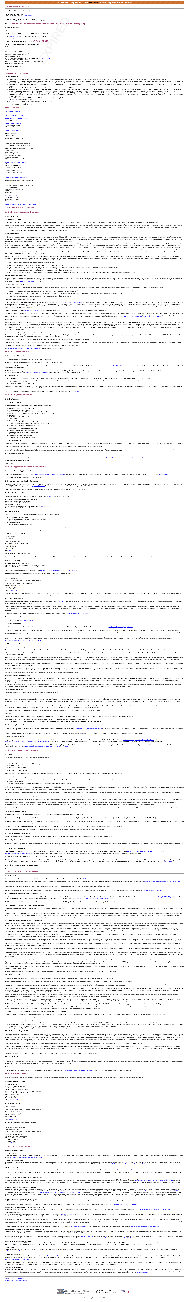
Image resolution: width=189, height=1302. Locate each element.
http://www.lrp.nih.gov (142, 1272)
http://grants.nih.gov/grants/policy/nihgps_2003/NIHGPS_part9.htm (95, 898)
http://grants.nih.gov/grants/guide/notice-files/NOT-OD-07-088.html (142, 316)
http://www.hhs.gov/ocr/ (87, 1236)
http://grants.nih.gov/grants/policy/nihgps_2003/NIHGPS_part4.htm (162, 881)
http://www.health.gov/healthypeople (15, 1250)
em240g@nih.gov (14, 1143)
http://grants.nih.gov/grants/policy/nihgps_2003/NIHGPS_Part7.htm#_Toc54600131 (28, 741)
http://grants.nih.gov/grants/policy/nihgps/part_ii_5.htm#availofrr (144, 851)
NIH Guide (93, 2)
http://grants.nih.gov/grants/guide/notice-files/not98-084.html (128, 1164)
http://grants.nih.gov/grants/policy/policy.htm (121, 627)
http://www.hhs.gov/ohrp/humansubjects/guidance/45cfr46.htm (27, 1157)
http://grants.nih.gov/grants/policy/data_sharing (89, 728)
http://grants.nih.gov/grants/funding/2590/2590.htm (38, 746)
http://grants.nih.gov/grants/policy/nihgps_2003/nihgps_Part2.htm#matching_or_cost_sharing (117, 457)
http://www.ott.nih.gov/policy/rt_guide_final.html (18, 853)
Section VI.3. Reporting (62, 746)
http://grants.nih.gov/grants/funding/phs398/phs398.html (109, 366)
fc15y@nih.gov (13, 1119)
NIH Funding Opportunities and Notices (16, 1280)
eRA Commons (86, 879)
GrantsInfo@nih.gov (163, 474)
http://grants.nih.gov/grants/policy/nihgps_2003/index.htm (138, 740)
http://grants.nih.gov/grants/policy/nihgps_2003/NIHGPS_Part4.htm (157, 897)
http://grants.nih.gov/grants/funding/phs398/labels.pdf (117, 595)
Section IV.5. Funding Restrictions (153, 890)
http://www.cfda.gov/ (52, 1256)
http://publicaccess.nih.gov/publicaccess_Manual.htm (144, 1226)
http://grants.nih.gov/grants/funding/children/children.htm (124, 1204)
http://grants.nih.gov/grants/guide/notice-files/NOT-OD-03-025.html (118, 1238)
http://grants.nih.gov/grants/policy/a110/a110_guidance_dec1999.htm (154, 1180)
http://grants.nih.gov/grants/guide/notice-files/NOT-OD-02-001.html (163, 1191)
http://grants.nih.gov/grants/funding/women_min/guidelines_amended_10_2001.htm (59, 1192)
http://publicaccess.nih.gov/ (77, 1226)
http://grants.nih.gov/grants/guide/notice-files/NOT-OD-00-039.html (153, 1209)
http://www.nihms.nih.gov (68, 1214)
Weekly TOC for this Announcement (14, 1278)
